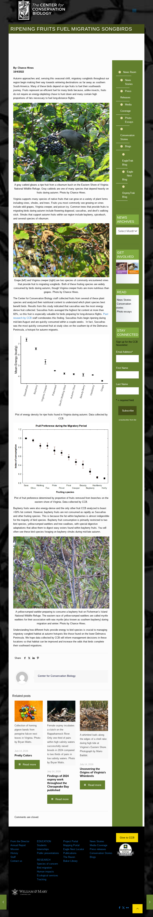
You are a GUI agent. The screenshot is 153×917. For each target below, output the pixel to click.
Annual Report (18, 845)
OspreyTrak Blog (127, 195)
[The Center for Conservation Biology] (41, 10)
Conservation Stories (127, 137)
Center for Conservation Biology (57, 675)
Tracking (41, 879)
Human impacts (45, 871)
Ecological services (47, 875)
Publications (69, 853)
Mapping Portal (71, 845)
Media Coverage (126, 107)
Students (42, 845)
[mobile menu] (134, 10)
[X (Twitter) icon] (123, 907)
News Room (129, 72)
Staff (13, 857)
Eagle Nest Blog (127, 175)
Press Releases (125, 94)
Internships (43, 849)
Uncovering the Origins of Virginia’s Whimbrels (93, 772)
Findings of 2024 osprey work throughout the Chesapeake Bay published (58, 783)
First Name (122, 368)
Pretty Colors (23, 755)
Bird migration (44, 867)
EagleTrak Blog (127, 162)
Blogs (128, 146)
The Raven (69, 857)
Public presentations (48, 853)
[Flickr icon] (127, 907)
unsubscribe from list (127, 420)
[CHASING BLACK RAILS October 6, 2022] (3, 902)
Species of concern (47, 863)
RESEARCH (43, 859)
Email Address (124, 351)
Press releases (98, 849)
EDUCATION (44, 841)
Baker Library (70, 861)
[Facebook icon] (119, 907)
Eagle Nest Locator (73, 849)
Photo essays (124, 311)
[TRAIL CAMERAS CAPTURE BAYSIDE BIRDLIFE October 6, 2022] (149, 902)
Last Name (122, 384)
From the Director (19, 841)
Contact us (16, 861)
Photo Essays (129, 120)
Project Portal (70, 841)
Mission (14, 849)
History (14, 853)
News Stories (129, 82)
